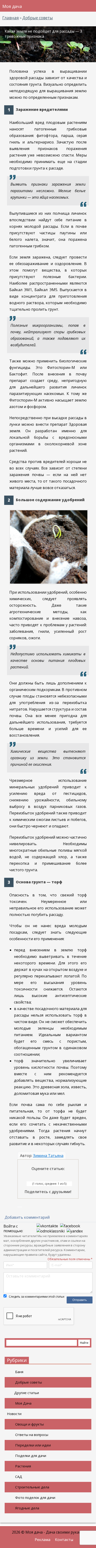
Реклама (42, 1539)
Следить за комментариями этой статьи (36, 1297)
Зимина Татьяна (48, 1155)
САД (18, 1476)
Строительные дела (32, 1487)
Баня (19, 1371)
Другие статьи (26, 1392)
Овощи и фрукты (29, 1424)
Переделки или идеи (33, 1445)
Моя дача (12, 6)
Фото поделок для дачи (35, 1497)
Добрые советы (28, 1382)
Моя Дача (23, 1403)
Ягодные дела (27, 1508)
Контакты (64, 1539)
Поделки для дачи (30, 1455)
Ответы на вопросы (31, 1434)
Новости (14, 1413)
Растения (23, 1466)
